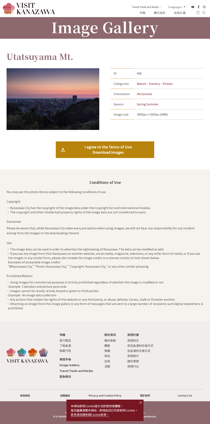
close (140, 402)
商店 (107, 356)
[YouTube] (192, 7)
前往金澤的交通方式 (140, 345)
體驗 (107, 345)
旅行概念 (65, 340)
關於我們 (145, 395)
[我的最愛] (198, 13)
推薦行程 (65, 351)
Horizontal (144, 94)
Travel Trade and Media (145, 7)
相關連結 (65, 395)
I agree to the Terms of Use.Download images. (108, 149)
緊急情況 (65, 376)
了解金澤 (65, 345)
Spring (141, 104)
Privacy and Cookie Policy (105, 395)
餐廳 (107, 351)
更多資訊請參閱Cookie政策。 (90, 415)
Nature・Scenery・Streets (155, 84)
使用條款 (25, 395)
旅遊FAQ (133, 366)
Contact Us (185, 395)
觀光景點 (110, 340)
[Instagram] (204, 7)
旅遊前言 (133, 340)
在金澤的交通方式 (138, 351)
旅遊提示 (133, 356)
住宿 (107, 361)
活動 (107, 366)
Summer (153, 104)
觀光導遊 (133, 361)
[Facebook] (198, 7)
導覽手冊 (65, 359)
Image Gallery (69, 365)
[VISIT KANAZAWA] (29, 13)
